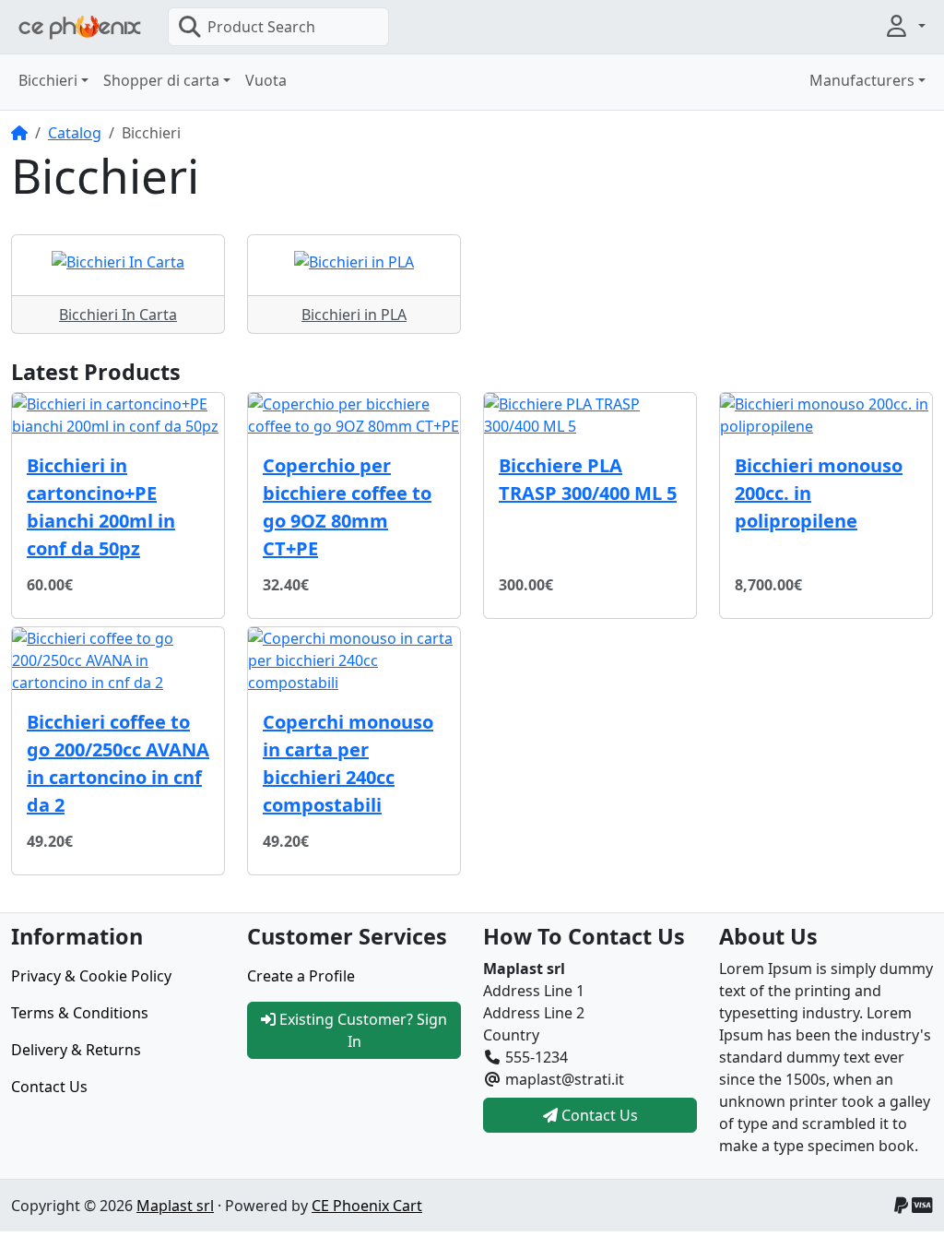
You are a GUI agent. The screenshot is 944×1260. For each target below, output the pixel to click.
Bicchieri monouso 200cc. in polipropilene (819, 493)
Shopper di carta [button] (161, 80)
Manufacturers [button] (861, 80)
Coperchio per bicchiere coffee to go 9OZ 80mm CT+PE (347, 507)
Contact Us (49, 1086)
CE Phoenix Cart (367, 1205)
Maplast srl (175, 1205)
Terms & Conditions (79, 1013)
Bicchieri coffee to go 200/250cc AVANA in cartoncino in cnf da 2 (118, 763)
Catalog (74, 133)
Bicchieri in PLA (354, 314)
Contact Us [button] (598, 1115)
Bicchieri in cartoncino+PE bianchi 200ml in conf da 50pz (101, 507)
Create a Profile (301, 976)
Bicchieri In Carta (118, 314)
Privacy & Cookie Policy (91, 976)
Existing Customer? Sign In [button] (361, 1030)
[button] (904, 25)
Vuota (266, 80)
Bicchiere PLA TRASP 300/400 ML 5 (588, 479)
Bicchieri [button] (47, 80)
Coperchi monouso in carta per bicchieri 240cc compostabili (348, 763)
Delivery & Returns (76, 1050)
